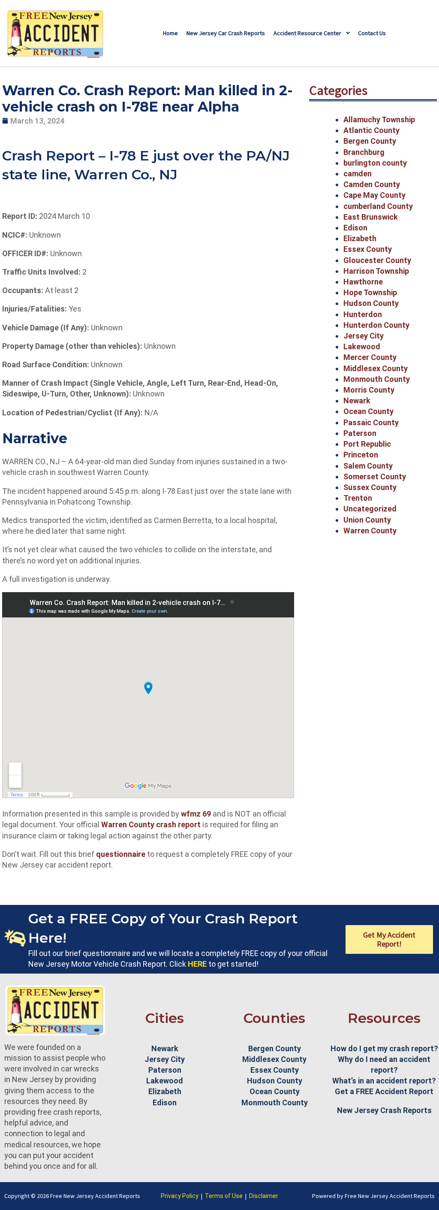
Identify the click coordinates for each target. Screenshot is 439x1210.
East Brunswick (370, 216)
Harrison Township (376, 270)
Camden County (371, 184)
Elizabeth (359, 238)
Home (170, 33)
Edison (355, 227)
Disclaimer (263, 1195)
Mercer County (370, 357)
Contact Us (372, 33)
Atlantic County (371, 130)
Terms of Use (224, 1195)
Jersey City (363, 335)
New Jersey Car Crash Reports (225, 33)
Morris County (368, 389)
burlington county (375, 162)
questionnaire (120, 854)
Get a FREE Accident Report (384, 1091)
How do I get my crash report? (384, 1048)
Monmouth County (376, 379)
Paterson (359, 433)
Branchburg (364, 152)
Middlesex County (375, 368)
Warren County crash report (151, 824)
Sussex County (370, 487)
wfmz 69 (196, 813)
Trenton (357, 497)
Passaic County (371, 422)
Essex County (367, 249)
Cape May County (374, 195)
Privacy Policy (179, 1195)
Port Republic (367, 443)
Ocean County (368, 411)
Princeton (360, 454)
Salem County (368, 465)
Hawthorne (363, 281)
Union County (367, 519)
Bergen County (369, 140)
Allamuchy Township (379, 119)
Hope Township (370, 292)
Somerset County (374, 476)
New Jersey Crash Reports (384, 1110)
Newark (356, 400)
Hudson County (371, 303)
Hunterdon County (376, 325)
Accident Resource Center (307, 33)
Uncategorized (370, 508)
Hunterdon (362, 314)
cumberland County (378, 206)
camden (357, 173)
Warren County (370, 530)
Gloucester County (377, 260)
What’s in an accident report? (384, 1080)
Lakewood (361, 346)
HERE (197, 963)
